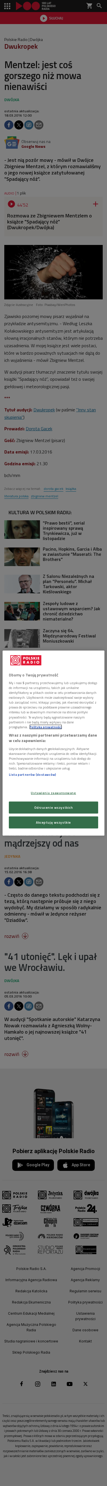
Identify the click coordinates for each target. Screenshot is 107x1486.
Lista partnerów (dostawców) (32, 774)
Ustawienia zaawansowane (53, 792)
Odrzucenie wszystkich (53, 807)
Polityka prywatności (45, 726)
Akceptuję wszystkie (53, 822)
